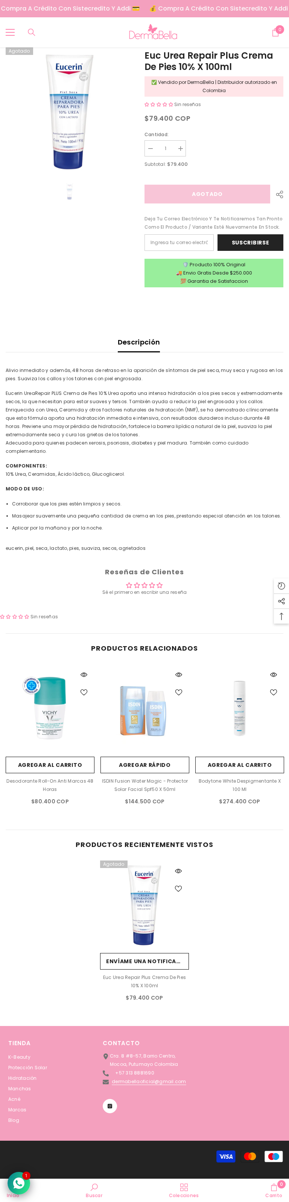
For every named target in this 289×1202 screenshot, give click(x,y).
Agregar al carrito (50, 765)
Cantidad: (156, 134)
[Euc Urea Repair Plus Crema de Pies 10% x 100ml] (144, 905)
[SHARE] (276, 194)
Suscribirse (250, 242)
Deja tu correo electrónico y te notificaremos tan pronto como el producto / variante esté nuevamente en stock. (213, 223)
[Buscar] (31, 32)
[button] (159, 104)
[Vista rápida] (84, 674)
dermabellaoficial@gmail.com (149, 1081)
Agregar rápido (145, 765)
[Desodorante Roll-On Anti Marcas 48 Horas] (50, 708)
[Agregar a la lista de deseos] (84, 692)
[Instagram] (110, 1106)
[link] (94, 1190)
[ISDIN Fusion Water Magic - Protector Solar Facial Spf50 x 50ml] (144, 708)
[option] (69, 111)
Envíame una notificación (147, 961)
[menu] (10, 32)
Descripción (139, 342)
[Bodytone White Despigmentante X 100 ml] (239, 708)
